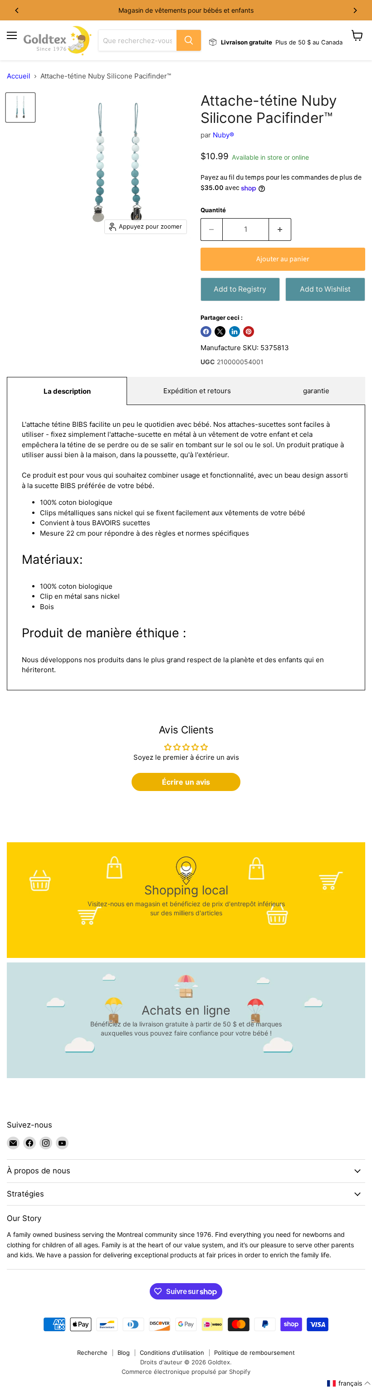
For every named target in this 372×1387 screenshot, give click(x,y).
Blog (123, 1352)
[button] (349, 1383)
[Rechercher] (188, 40)
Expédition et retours (197, 390)
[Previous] (17, 10)
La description (67, 391)
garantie (316, 390)
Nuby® (223, 135)
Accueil (18, 76)
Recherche (92, 1352)
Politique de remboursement (254, 1352)
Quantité (213, 210)
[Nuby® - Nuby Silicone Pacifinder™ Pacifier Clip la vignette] (20, 107)
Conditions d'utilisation (172, 1352)
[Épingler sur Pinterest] (248, 331)
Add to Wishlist (325, 289)
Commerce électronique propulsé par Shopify (186, 1371)
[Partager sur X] (220, 331)
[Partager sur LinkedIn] (234, 331)
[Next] (355, 10)
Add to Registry (240, 289)
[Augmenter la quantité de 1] (280, 229)
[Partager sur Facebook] (206, 331)
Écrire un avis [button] (186, 781)
